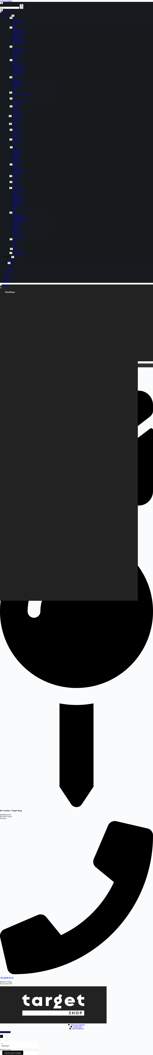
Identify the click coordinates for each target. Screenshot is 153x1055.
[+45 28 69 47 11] (76, 974)
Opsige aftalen (5, 1032)
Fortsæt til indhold (6, 1)
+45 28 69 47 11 (7, 978)
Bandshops (10, 292)
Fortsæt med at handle (12, 1053)
